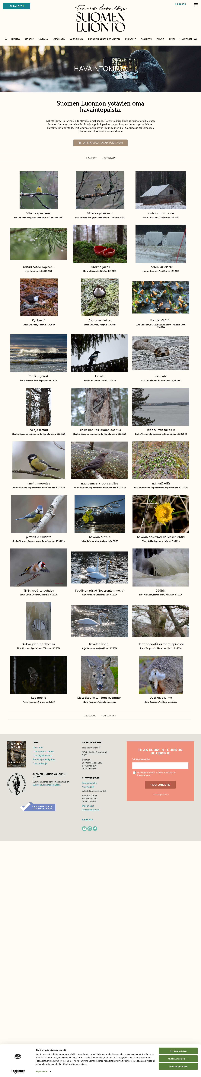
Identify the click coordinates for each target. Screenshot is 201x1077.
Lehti (172, 39)
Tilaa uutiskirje (40, 763)
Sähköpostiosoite (141, 759)
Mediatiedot (88, 805)
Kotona (43, 39)
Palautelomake (89, 782)
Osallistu (146, 39)
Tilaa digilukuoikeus (42, 755)
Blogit (160, 39)
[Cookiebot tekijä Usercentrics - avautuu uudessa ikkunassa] (18, 1072)
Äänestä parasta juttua (44, 759)
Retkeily (29, 39)
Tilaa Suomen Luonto (43, 751)
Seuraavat (108, 158)
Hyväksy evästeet (178, 1051)
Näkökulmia (77, 39)
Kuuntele (130, 39)
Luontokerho (188, 39)
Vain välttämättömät (178, 1066)
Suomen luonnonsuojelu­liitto (46, 784)
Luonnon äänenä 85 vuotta (104, 39)
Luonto (15, 39)
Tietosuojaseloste (90, 809)
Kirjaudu (180, 4)
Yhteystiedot (88, 786)
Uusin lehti (38, 747)
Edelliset (91, 158)
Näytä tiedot (41, 1071)
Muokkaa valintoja (176, 1058)
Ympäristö (59, 39)
